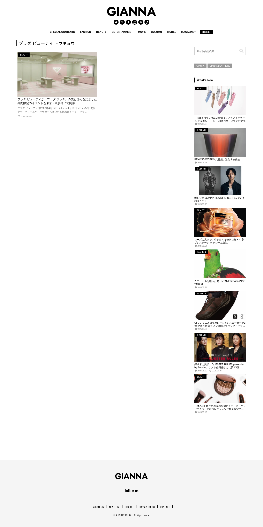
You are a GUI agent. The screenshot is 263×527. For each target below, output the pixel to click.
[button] (241, 51)
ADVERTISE (114, 507)
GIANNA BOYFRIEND (220, 65)
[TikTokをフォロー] (146, 22)
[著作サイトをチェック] (116, 22)
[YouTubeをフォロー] (140, 22)
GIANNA (200, 65)
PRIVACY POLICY (147, 507)
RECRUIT (129, 507)
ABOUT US (98, 507)
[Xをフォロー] (122, 22)
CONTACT (165, 507)
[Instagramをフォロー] (134, 22)
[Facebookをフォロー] (128, 22)
